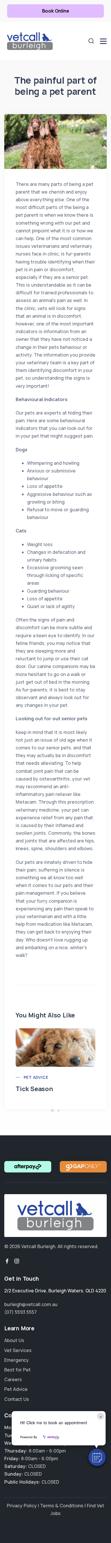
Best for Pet (17, 1370)
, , (55, 1290)
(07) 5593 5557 (20, 1312)
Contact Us (16, 1399)
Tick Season (34, 1089)
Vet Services (18, 1350)
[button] (97, 1457)
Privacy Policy (22, 1505)
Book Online (55, 11)
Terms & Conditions (61, 1505)
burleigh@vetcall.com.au (30, 1304)
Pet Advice (36, 1077)
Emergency (16, 1360)
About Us (14, 1340)
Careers (13, 1379)
